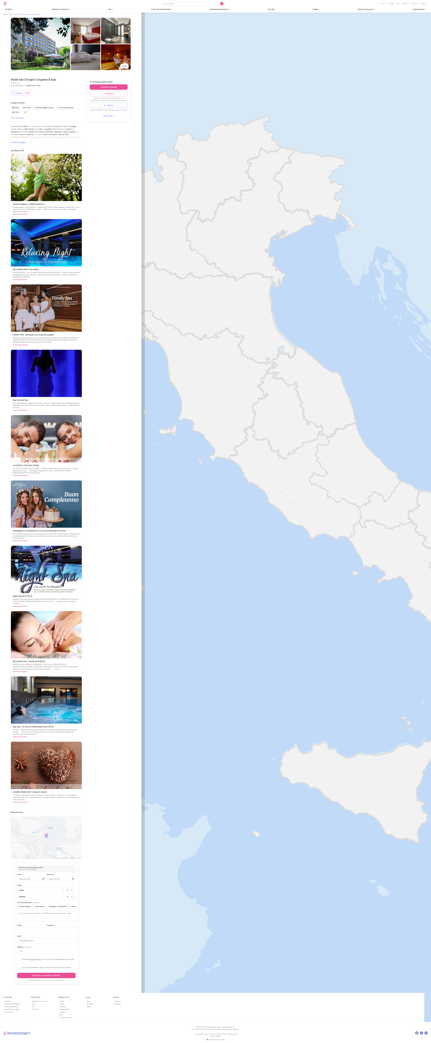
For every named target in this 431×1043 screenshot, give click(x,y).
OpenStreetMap (65, 858)
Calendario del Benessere (12, 1004)
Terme (17, 112)
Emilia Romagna (64, 1009)
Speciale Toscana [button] (366, 9)
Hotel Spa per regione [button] (161, 9)
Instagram (117, 1004)
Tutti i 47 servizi (17, 118)
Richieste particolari (28, 902)
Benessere (90, 1004)
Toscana (61, 1001)
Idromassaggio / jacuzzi (45, 108)
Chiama (110, 105)
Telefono (24, 947)
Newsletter (405, 3)
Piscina (28, 108)
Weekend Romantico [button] (219, 9)
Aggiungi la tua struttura (39, 1001)
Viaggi (89, 1006)
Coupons (382, 3)
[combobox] (191, 3)
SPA (33, 1006)
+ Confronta (109, 93)
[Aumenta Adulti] (72, 890)
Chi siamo (391, 3)
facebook (416, 1033)
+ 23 (24, 112)
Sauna (17, 108)
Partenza (50, 874)
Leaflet (57, 858)
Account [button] (414, 3)
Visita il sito (108, 116)
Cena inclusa (39, 906)
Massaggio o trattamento (58, 906)
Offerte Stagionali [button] (60, 9)
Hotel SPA (35, 1009)
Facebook (117, 1001)
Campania (62, 1012)
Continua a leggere (18, 142)
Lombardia (62, 1006)
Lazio (61, 1015)
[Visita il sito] (27, 93)
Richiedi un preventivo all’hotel (46, 975)
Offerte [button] (8, 9)
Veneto (61, 1004)
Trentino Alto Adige (65, 1017)
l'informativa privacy (35, 959)
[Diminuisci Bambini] (63, 896)
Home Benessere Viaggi (11, 1009)
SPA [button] (110, 9)
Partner (423, 3)
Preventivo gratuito (109, 87)
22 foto (124, 66)
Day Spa (271, 9)
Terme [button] (315, 9)
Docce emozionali (66, 108)
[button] (46, 835)
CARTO (79, 858)
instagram (426, 1033)
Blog (398, 3)
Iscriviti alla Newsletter (11, 1006)
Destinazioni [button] (419, 9)
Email (19, 936)
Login (33, 1004)
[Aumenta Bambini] (72, 896)
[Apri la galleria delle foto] (40, 44)
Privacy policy (8, 1012)
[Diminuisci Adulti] (63, 890)
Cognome (51, 925)
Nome (20, 925)
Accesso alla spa (25, 906)
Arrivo (20, 874)
